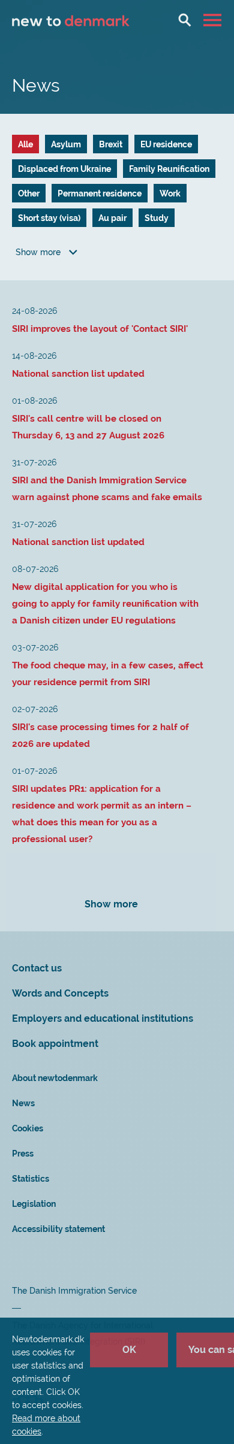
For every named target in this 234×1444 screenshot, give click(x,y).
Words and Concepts (60, 993)
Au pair (112, 218)
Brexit (110, 144)
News (23, 1103)
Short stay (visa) (49, 218)
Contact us (37, 968)
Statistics (30, 1178)
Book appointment (55, 1043)
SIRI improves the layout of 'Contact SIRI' (100, 328)
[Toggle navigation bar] (214, 20)
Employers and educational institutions (102, 1018)
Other (29, 193)
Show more (39, 252)
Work (170, 193)
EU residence (166, 144)
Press (23, 1153)
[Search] (185, 20)
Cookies (27, 1128)
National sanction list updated (78, 373)
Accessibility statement (58, 1229)
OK (129, 1349)
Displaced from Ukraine (64, 169)
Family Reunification (169, 169)
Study (157, 218)
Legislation (34, 1204)
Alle (25, 144)
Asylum (66, 144)
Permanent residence (100, 193)
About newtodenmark (55, 1078)
